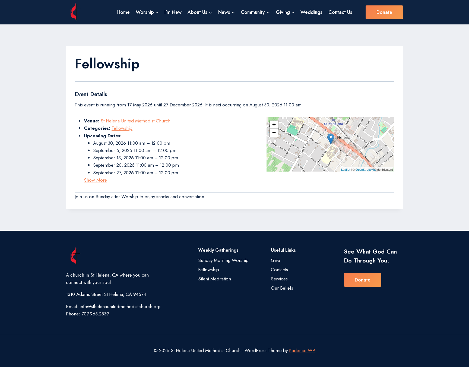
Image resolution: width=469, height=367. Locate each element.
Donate (384, 12)
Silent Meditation (214, 279)
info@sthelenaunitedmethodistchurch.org (120, 306)
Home (123, 12)
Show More (95, 180)
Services (279, 279)
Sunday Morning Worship (223, 260)
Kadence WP (302, 350)
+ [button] (274, 124)
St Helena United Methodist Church (135, 121)
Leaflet (345, 169)
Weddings (311, 12)
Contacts (279, 269)
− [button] (274, 132)
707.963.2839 (95, 314)
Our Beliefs (282, 288)
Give (275, 260)
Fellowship (122, 128)
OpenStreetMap (366, 169)
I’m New (173, 12)
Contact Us (340, 12)
